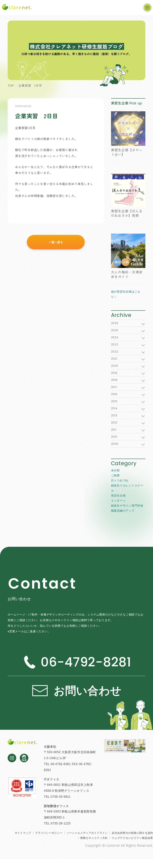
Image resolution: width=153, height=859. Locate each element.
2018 (114, 380)
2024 (114, 337)
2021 (114, 359)
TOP (11, 85)
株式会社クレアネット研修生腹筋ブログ (76, 46)
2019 (114, 373)
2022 (114, 351)
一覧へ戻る (56, 242)
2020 (114, 366)
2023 (114, 344)
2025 (114, 330)
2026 (114, 323)
